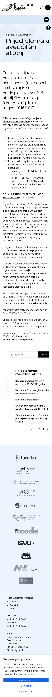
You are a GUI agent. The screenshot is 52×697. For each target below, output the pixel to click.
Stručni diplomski (15, 650)
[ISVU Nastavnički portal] (26, 545)
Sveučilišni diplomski (17, 640)
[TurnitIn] (26, 460)
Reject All (26, 692)
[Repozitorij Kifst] (26, 495)
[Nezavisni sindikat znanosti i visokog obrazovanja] (26, 482)
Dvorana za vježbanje (27, 399)
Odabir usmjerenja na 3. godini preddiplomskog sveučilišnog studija (31, 418)
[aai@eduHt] (26, 570)
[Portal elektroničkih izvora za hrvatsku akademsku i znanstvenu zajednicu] (26, 557)
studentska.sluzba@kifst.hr (33, 303)
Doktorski (12, 643)
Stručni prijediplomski (17, 646)
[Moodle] (26, 532)
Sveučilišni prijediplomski (19, 636)
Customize (26, 686)
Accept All (26, 680)
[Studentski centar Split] (26, 520)
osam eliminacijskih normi (32, 266)
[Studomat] (26, 507)
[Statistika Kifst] (26, 472)
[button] (48, 27)
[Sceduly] (26, 582)
